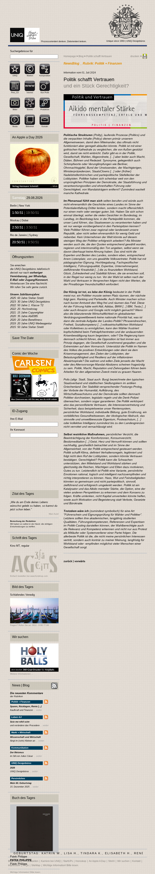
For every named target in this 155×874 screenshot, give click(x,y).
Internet (30, 93)
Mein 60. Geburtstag (20, 783)
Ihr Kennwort (17, 429)
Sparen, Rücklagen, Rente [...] (26, 706)
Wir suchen (123, 861)
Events (30, 110)
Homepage (70, 56)
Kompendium (44, 76)
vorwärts (79, 561)
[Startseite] (25, 41)
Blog (81, 56)
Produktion (44, 110)
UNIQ (15, 76)
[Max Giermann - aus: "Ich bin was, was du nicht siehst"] (34, 400)
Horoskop (80, 861)
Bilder (15, 110)
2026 (12, 768)
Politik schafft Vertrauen (99, 56)
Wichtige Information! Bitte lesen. (61, 865)
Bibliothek (30, 126)
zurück (68, 561)
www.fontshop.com (39, 576)
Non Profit (45, 93)
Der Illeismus (17, 752)
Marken (30, 76)
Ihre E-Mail (16, 419)
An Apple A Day (97, 861)
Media (15, 126)
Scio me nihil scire (19, 722)
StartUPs (68, 861)
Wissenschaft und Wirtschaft (25, 737)
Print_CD (15, 93)
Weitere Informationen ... (21, 674)
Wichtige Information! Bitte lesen (25, 872)
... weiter (38, 710)
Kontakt (45, 126)
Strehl (111, 861)
